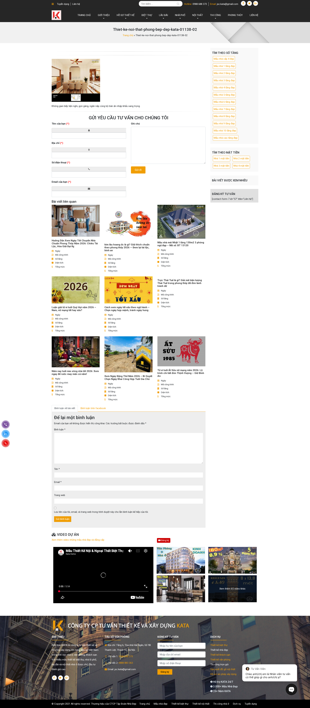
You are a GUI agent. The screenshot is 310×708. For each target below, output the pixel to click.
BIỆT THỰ (147, 15)
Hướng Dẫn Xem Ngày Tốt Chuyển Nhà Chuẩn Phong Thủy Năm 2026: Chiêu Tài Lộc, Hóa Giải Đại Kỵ (75, 243)
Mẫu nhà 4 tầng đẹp (224, 87)
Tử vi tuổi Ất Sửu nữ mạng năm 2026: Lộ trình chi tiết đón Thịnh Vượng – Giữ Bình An (180, 373)
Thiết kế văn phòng (220, 659)
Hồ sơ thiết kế (125, 15)
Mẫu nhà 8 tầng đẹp (224, 116)
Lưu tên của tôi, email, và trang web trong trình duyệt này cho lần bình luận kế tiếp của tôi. (101, 511)
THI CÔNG (215, 15)
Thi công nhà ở (221, 703)
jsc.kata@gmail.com (227, 4)
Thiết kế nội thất (200, 703)
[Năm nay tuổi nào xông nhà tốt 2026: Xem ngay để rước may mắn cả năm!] (76, 351)
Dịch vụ (237, 703)
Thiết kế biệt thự (218, 645)
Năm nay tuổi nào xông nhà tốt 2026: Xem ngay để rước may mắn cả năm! (75, 373)
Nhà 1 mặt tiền (221, 158)
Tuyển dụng (63, 4)
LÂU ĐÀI (163, 15)
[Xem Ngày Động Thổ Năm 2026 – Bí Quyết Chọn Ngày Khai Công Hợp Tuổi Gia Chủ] (128, 354)
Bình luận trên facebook (93, 408)
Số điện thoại (61, 162)
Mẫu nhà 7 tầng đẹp (224, 109)
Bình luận (59, 429)
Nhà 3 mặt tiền (221, 165)
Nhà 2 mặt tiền (241, 158)
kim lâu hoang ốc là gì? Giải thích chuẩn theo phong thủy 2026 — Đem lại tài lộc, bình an (127, 247)
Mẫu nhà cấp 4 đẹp (224, 58)
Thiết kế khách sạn (220, 654)
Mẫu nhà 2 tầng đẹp (224, 73)
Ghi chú (135, 123)
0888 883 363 (126, 662)
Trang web (59, 495)
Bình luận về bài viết (64, 408)
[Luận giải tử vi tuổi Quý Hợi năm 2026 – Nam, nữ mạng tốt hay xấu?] (76, 289)
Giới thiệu (104, 15)
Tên (57, 469)
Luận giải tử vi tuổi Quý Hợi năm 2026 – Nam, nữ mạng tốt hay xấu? (74, 309)
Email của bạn (61, 181)
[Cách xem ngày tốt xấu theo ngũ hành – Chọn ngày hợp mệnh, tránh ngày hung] (128, 289)
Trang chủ (84, 15)
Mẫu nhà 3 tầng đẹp (224, 80)
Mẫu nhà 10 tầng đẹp (225, 130)
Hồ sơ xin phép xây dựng (223, 674)
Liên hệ (76, 4)
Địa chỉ (57, 143)
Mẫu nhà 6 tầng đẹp (224, 101)
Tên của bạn (60, 123)
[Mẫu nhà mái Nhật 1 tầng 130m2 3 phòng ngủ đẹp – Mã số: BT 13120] (181, 222)
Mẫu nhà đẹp (160, 703)
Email (58, 482)
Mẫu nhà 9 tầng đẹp (224, 123)
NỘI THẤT (197, 15)
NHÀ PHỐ (180, 15)
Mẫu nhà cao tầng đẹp (226, 137)
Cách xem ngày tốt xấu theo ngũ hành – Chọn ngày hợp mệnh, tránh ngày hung (127, 309)
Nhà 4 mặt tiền (241, 165)
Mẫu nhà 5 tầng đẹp (224, 94)
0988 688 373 (200, 4)
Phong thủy (235, 15)
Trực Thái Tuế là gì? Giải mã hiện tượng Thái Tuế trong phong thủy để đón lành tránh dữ (179, 283)
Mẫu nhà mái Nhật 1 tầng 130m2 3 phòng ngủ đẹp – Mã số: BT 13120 (180, 244)
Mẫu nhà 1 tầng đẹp (224, 66)
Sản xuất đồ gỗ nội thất (222, 669)
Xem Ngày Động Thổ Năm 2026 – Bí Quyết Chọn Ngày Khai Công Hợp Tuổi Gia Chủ (128, 378)
